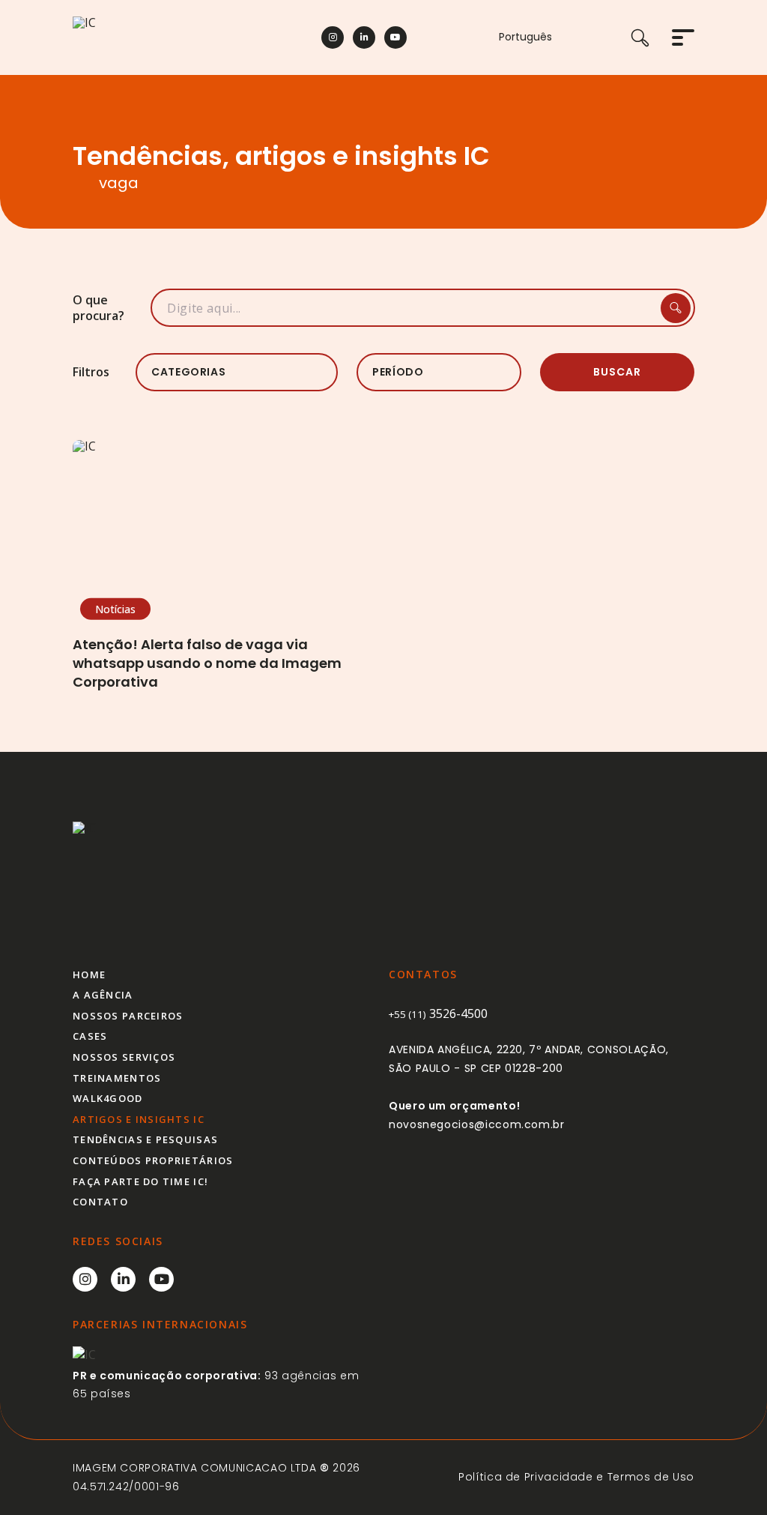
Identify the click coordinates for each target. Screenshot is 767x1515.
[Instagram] (332, 37)
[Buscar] (651, 37)
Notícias (115, 608)
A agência (103, 995)
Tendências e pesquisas (145, 1139)
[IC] (166, 37)
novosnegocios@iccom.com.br (477, 1124)
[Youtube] (395, 37)
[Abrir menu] (683, 37)
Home (89, 974)
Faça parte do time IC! (140, 1181)
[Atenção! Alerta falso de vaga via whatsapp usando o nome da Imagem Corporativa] (222, 524)
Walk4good (108, 1098)
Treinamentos (117, 1078)
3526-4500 (438, 1013)
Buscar (617, 371)
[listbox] (237, 372)
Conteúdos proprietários (153, 1160)
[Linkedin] (364, 37)
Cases (90, 1036)
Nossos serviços (124, 1057)
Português (525, 37)
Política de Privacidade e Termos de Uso (576, 1476)
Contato (100, 1201)
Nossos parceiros (128, 1015)
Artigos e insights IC (138, 1119)
